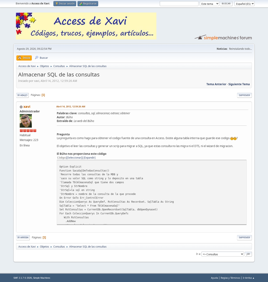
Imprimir (244, 95)
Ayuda (214, 277)
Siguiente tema (239, 84)
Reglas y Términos (230, 277)
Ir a (198, 254)
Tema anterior (216, 84)
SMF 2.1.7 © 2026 (22, 278)
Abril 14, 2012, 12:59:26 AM (70, 106)
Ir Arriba (22, 237)
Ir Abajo (22, 95)
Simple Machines (41, 278)
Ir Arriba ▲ (249, 277)
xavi (26, 106)
